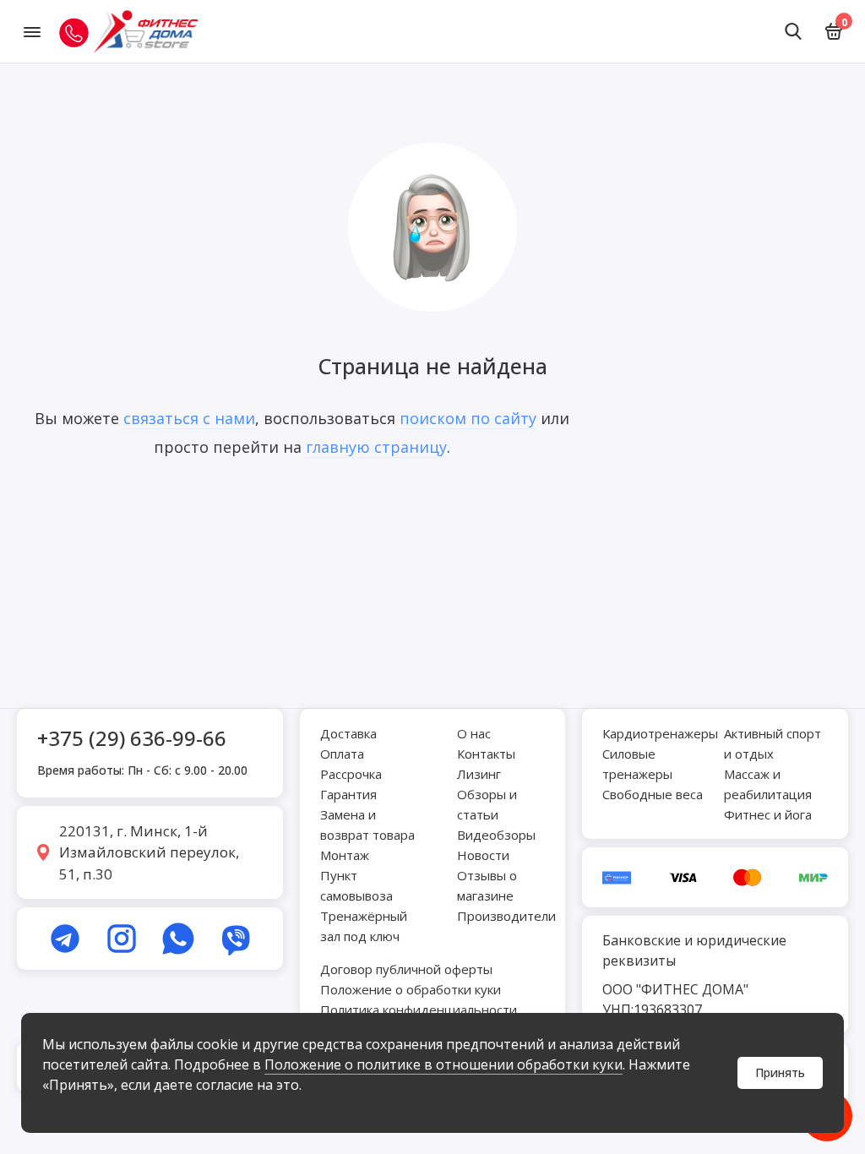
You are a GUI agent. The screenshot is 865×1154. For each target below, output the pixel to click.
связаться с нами (189, 418)
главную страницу (376, 447)
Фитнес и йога (768, 814)
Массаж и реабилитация (768, 784)
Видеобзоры (496, 834)
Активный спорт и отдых (772, 743)
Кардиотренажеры (660, 733)
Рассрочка (351, 773)
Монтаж (344, 854)
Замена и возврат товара (367, 824)
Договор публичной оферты (406, 969)
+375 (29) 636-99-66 (131, 738)
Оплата (342, 753)
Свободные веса (652, 794)
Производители (506, 915)
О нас (474, 733)
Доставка (348, 733)
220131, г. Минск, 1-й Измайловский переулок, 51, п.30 (149, 852)
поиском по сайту (468, 418)
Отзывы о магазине (487, 885)
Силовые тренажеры (637, 763)
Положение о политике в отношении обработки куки (443, 1064)
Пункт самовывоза (356, 885)
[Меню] (31, 31)
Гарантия (348, 794)
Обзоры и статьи (487, 804)
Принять (780, 1072)
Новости (483, 854)
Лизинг (479, 773)
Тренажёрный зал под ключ (363, 925)
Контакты (486, 753)
